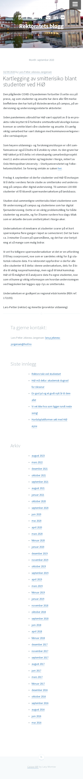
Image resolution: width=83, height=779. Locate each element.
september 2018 (40, 618)
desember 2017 (40, 644)
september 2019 (40, 573)
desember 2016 (40, 690)
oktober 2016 (39, 696)
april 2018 (37, 631)
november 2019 (40, 560)
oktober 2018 (39, 612)
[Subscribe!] (41, 757)
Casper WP (32, 766)
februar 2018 (38, 638)
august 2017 (38, 664)
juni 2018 (36, 625)
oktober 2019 (39, 566)
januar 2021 (38, 495)
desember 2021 (40, 468)
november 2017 (40, 651)
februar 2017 (38, 683)
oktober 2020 (39, 501)
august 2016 (38, 709)
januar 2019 (38, 599)
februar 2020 (38, 540)
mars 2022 (37, 462)
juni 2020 (36, 514)
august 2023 (38, 455)
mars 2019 (37, 586)
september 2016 (40, 703)
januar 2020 (38, 547)
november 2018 (40, 605)
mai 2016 (36, 722)
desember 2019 (40, 553)
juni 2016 (36, 716)
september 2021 (40, 482)
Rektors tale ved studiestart (46, 374)
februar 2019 (38, 592)
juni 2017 (36, 670)
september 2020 (40, 508)
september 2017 (40, 657)
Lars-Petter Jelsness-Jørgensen (35, 72)
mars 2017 (37, 677)
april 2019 (37, 579)
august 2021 (38, 488)
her (60, 168)
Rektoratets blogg (41, 26)
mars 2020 (37, 534)
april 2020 (37, 527)
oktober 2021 (39, 475)
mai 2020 (36, 520)
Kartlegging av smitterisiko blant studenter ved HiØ (40, 81)
